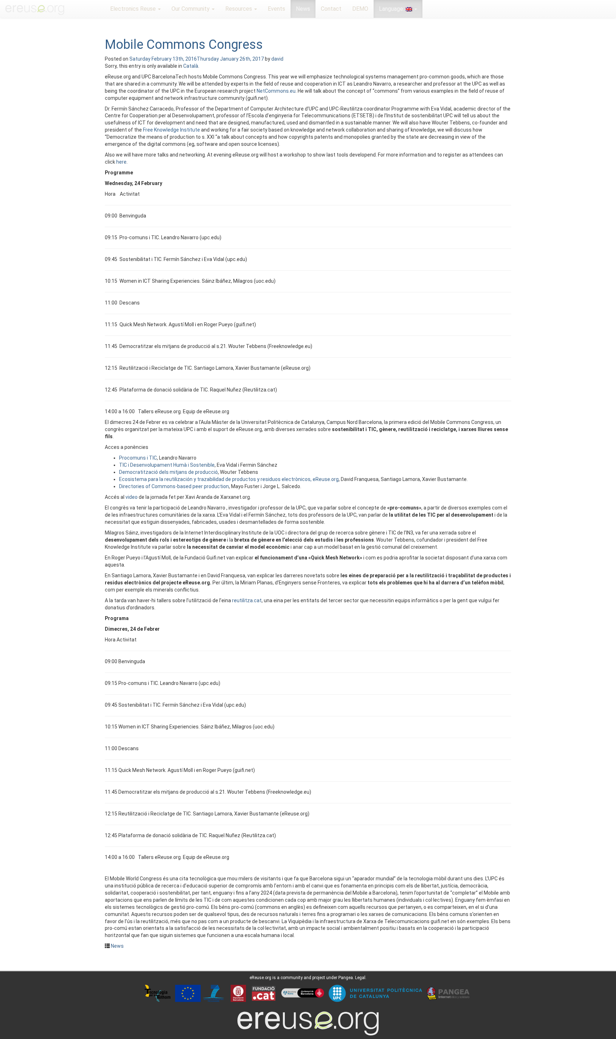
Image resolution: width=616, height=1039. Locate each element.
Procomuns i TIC (138, 458)
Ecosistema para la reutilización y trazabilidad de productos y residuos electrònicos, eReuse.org (229, 479)
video (131, 497)
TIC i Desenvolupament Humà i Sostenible (167, 465)
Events (276, 8)
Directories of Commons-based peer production (174, 486)
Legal (360, 977)
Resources (239, 8)
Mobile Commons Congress (184, 44)
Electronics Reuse (133, 8)
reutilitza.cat (247, 600)
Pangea (345, 977)
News (303, 8)
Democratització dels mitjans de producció (168, 472)
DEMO (360, 8)
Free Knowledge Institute (171, 130)
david (277, 59)
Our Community (191, 8)
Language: (392, 8)
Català (190, 66)
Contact (331, 8)
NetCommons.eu (276, 91)
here (121, 162)
